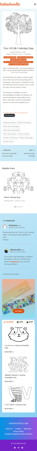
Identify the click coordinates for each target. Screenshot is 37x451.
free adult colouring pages (12, 130)
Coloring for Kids (10, 57)
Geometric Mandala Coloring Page (9, 153)
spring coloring (8, 141)
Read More (9, 352)
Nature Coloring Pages (18, 59)
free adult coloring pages (11, 126)
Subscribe (27, 429)
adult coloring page (10, 122)
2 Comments (27, 54)
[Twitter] (18, 447)
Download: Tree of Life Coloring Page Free (15, 113)
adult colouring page (24, 122)
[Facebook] (14, 447)
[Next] (31, 188)
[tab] (16, 206)
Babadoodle (9, 200)
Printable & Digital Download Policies (18, 434)
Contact (18, 429)
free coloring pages (10, 134)
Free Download (9, 115)
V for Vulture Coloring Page (15, 404)
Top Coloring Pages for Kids (18, 64)
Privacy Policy (18, 431)
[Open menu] (35, 4)
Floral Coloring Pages (25, 57)
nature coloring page (26, 137)
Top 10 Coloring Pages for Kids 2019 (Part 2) (18, 62)
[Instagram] (22, 447)
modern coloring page (10, 137)
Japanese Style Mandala (29, 153)
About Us (9, 429)
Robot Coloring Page (12, 197)
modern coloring (23, 134)
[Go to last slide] (5, 188)
